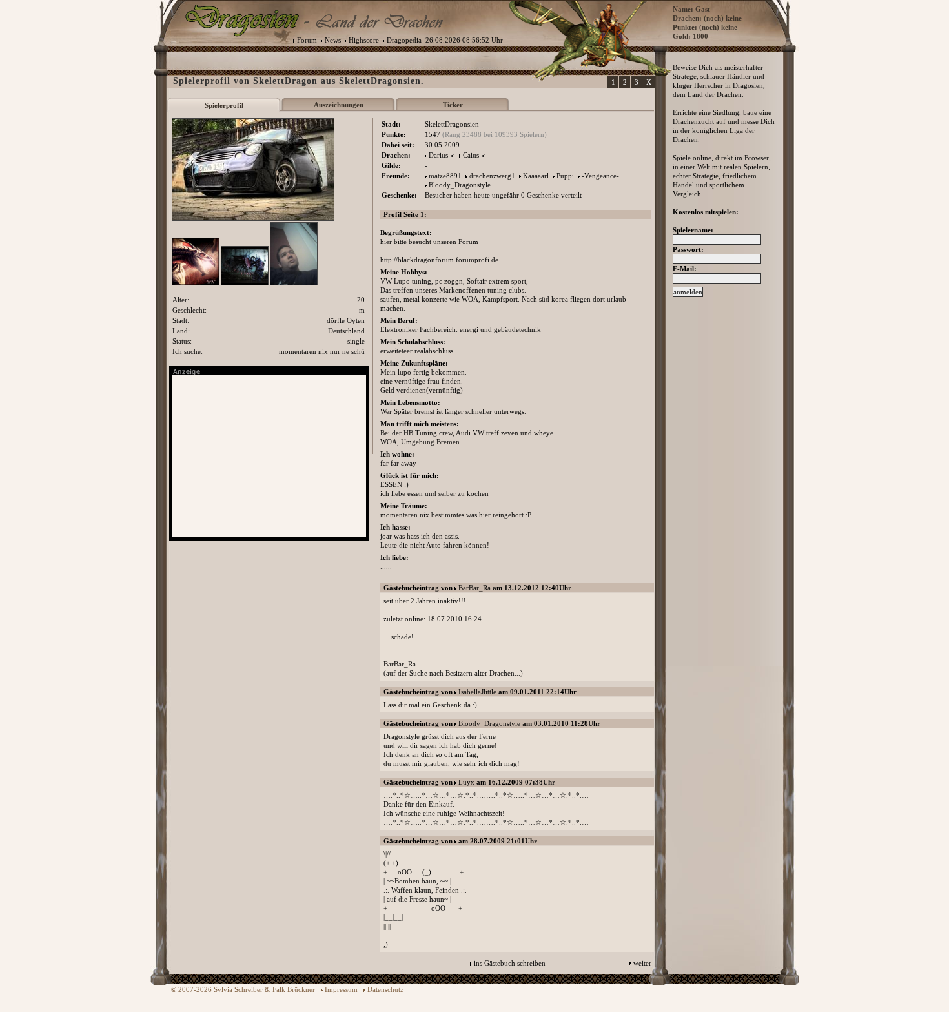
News (333, 40)
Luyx (466, 782)
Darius (438, 155)
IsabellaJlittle (477, 692)
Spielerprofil (224, 105)
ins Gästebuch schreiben (510, 963)
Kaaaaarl (536, 176)
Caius (471, 155)
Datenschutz (385, 989)
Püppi (565, 176)
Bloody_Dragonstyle (460, 185)
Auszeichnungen (338, 104)
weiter (642, 963)
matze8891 (445, 176)
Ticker (453, 104)
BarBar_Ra (474, 588)
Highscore (364, 40)
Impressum (341, 989)
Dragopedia (404, 40)
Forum (307, 40)
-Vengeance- (600, 176)
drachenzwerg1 (492, 176)
